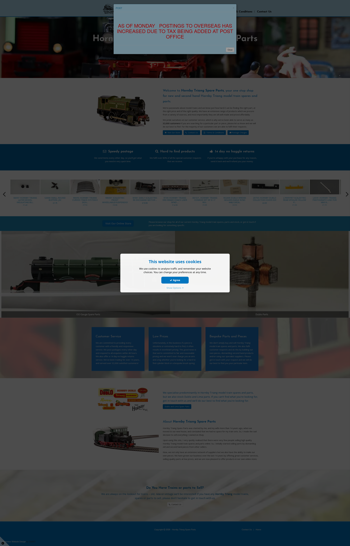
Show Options (174, 287)
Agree (176, 280)
